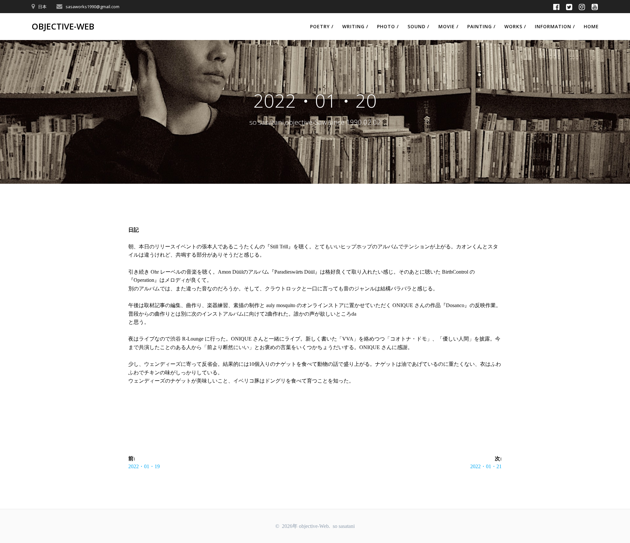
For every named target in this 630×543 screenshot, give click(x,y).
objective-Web (63, 26)
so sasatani (344, 526)
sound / (418, 26)
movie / (448, 26)
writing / (355, 26)
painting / (481, 26)
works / (515, 26)
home (591, 26)
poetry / (321, 26)
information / (555, 26)
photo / (388, 26)
